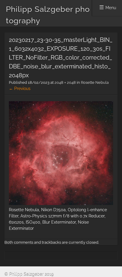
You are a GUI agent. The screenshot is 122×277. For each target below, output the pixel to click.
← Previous (19, 88)
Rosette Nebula (95, 82)
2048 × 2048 (65, 82)
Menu (110, 7)
